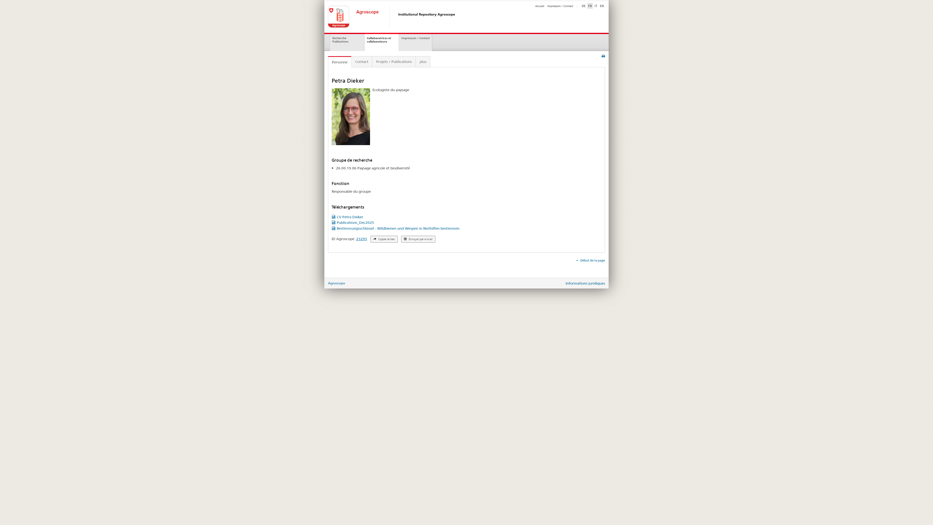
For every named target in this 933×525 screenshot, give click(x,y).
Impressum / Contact (560, 6)
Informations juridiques (585, 283)
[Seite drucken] (603, 56)
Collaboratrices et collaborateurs (379, 40)
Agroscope (336, 283)
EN (602, 6)
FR (590, 6)
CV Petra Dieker (350, 217)
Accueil (539, 6)
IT (596, 6)
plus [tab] (423, 61)
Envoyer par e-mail (420, 239)
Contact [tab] (361, 61)
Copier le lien (386, 239)
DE (584, 6)
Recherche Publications (340, 40)
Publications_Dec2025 (355, 222)
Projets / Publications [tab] (394, 61)
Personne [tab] (339, 62)
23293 (361, 238)
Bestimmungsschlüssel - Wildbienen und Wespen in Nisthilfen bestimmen (398, 228)
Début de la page (592, 260)
